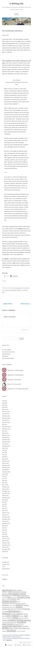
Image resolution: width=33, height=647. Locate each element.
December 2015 (6, 543)
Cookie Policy (9, 640)
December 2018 (6, 465)
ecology (13, 599)
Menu (16, 14)
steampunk (7, 626)
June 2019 (4, 452)
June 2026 (4, 403)
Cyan (8, 597)
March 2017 (5, 510)
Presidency (21, 616)
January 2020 (5, 437)
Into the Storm (6, 564)
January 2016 (5, 540)
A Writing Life (16, 3)
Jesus (15, 609)
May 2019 (4, 454)
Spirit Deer (15, 624)
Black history (5, 594)
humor (26, 605)
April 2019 (4, 456)
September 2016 (6, 523)
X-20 (19, 631)
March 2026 (5, 409)
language (26, 609)
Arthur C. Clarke (7, 592)
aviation (23, 592)
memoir (6, 613)
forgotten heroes (8, 603)
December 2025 (6, 416)
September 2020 (6, 428)
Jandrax (7, 290)
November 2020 (6, 426)
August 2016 (5, 525)
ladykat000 (10, 370)
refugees (9, 618)
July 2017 (4, 502)
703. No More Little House (21, 388)
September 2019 (6, 446)
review (15, 617)
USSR (20, 628)
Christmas (16, 595)
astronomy (16, 592)
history (19, 604)
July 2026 (4, 400)
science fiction (13, 290)
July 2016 (4, 527)
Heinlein (5, 605)
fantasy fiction (9, 600)
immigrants (6, 607)
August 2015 (5, 551)
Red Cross (4, 618)
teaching (17, 625)
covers (4, 597)
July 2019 (4, 450)
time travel (14, 628)
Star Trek (20, 624)
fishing (18, 601)
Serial (3, 566)
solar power (14, 622)
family (18, 599)
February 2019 (5, 461)
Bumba (9, 384)
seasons (27, 620)
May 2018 (4, 480)
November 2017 (6, 493)
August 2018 (5, 474)
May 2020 (4, 431)
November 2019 (6, 441)
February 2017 (5, 512)
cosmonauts (25, 595)
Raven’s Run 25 (26, 303)
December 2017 (6, 491)
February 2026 (6, 411)
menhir (13, 614)
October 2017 (5, 495)
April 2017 (4, 508)
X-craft (23, 631)
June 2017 (4, 504)
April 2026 (4, 407)
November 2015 (6, 545)
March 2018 (5, 484)
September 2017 (6, 497)
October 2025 (5, 420)
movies (25, 614)
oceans (3, 616)
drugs (3, 599)
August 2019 (5, 448)
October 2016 (5, 521)
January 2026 (5, 413)
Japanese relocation (8, 609)
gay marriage (23, 603)
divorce (15, 597)
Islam (14, 607)
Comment (25, 330)
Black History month (17, 593)
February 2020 (6, 435)
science (5, 620)
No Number (5, 356)
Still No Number (6, 354)
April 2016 (4, 534)
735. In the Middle (6, 349)
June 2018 (4, 478)
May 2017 (4, 506)
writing (19, 290)
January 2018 (5, 489)
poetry (9, 615)
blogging (5, 595)
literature (14, 611)
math (21, 611)
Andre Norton (17, 590)
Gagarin (18, 603)
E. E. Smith (7, 599)
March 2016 (5, 536)
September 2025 (6, 422)
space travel (7, 624)
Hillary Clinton (12, 605)
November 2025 (6, 418)
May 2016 (4, 532)
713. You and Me (17, 384)
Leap (6, 611)
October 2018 (5, 469)
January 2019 (5, 463)
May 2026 (4, 405)
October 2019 (5, 444)
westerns (4, 631)
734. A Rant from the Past (8, 352)
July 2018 (4, 476)
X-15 (17, 631)
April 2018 (4, 482)
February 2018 (5, 487)
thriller (5, 628)
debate (12, 597)
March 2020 (5, 433)
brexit (10, 595)
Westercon (26, 628)
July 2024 (4, 424)
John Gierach (19, 609)
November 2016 (6, 519)
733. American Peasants (8, 358)
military (19, 613)
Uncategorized (5, 568)
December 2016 (6, 517)
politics (15, 615)
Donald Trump (23, 597)
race (26, 615)
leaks (3, 611)
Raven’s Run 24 (7, 303)
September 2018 (6, 471)
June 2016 (4, 530)
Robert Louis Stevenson (23, 618)
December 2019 (6, 439)
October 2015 (5, 547)
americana (7, 590)
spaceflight (21, 622)
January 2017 (5, 515)
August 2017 (5, 499)
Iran (11, 607)
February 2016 (5, 538)
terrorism (25, 626)
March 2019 (5, 459)
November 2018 (6, 467)
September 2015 (6, 549)
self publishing (6, 622)
